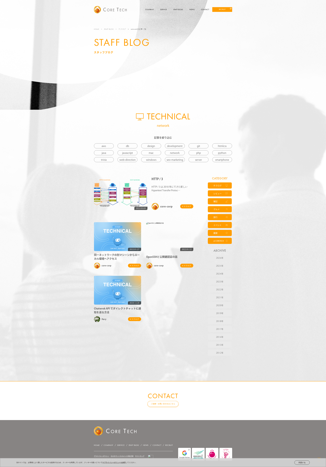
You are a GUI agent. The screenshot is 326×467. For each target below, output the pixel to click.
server (198, 159)
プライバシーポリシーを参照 (115, 462)
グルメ (216, 209)
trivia (104, 159)
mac (151, 153)
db (127, 146)
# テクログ (186, 206)
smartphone (222, 159)
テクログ (122, 29)
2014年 (219, 337)
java (104, 153)
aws (104, 146)
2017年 (219, 329)
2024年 (219, 274)
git (198, 146)
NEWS (192, 9)
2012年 (219, 353)
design (151, 146)
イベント (217, 225)
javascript (127, 153)
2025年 (219, 266)
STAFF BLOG (178, 9)
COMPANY (149, 9)
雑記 (215, 201)
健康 (215, 233)
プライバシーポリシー (101, 456)
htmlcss (222, 146)
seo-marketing (175, 159)
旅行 (215, 217)
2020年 (219, 305)
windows (151, 159)
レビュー (217, 193)
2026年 (219, 258)
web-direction (127, 159)
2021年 (219, 297)
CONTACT (205, 9)
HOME (96, 29)
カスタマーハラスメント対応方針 (122, 456)
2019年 (219, 313)
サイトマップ (139, 456)
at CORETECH (218, 241)
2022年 (219, 290)
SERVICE (163, 9)
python (222, 153)
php (198, 153)
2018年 (219, 321)
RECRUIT (222, 9)
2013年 (219, 345)
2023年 (219, 282)
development (174, 146)
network (175, 153)
